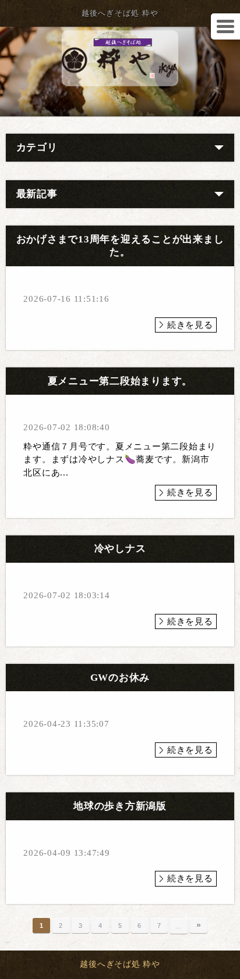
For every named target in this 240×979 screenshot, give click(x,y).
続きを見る (190, 325)
